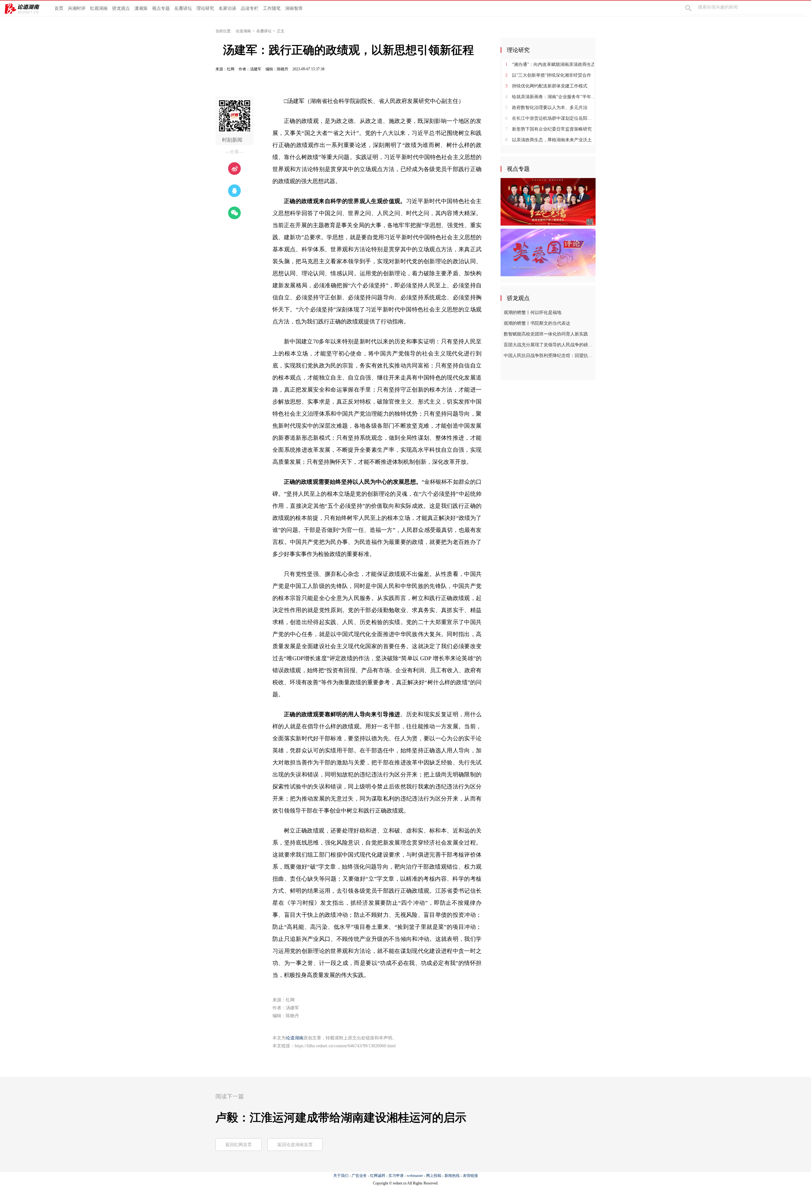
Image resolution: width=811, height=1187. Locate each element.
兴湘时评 (77, 8)
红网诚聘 (377, 1175)
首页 (58, 8)
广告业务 (359, 1175)
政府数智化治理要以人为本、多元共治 (546, 107)
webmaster (415, 1175)
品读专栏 (250, 8)
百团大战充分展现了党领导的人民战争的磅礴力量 (549, 344)
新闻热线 (452, 1175)
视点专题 (161, 8)
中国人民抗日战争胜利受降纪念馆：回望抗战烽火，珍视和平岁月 (549, 355)
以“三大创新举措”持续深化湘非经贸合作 (548, 75)
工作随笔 (272, 8)
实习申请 (396, 1175)
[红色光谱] (548, 201)
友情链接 (470, 1175)
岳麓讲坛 (183, 8)
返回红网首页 (238, 1144)
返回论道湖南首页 (295, 1144)
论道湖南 (243, 31)
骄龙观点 (121, 8)
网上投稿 (433, 1175)
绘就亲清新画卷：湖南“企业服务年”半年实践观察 (550, 96)
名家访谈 (227, 8)
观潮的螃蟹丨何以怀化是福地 (532, 312)
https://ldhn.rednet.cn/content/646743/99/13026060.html (345, 1045)
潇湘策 (141, 8)
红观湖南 (99, 8)
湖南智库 (294, 8)
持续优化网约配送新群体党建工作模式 (546, 86)
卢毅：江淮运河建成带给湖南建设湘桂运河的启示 (340, 1117)
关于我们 (340, 1175)
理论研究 (205, 8)
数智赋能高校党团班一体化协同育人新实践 (546, 334)
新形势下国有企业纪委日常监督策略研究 (548, 129)
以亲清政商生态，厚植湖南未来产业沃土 (548, 139)
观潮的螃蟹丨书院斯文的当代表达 (537, 323)
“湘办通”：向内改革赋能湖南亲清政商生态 (550, 64)
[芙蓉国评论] (548, 252)
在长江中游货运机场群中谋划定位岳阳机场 (550, 118)
